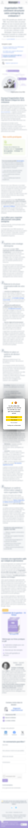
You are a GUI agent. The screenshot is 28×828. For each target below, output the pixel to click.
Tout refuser (14, 420)
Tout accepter (14, 417)
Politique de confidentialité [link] (14, 425)
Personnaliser (14, 422)
